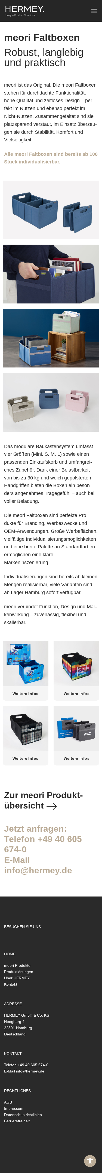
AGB (8, 1102)
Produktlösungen (18, 972)
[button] (94, 11)
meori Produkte (17, 965)
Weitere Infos (25, 693)
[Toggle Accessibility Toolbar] (90, 1161)
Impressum (13, 1108)
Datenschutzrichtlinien (23, 1115)
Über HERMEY (17, 978)
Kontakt (10, 984)
